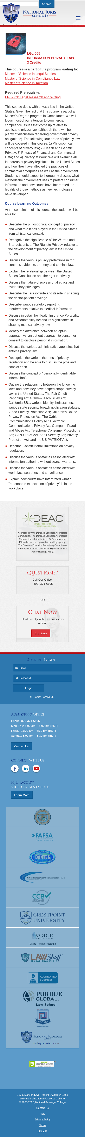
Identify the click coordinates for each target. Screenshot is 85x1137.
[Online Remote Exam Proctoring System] (42, 938)
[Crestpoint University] (42, 917)
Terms (42, 1125)
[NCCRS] (42, 877)
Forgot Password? (44, 697)
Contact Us (21, 746)
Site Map (42, 1131)
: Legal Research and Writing (33, 97)
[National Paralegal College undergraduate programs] (42, 1038)
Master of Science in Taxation (26, 83)
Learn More (22, 795)
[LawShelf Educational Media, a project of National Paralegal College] (42, 958)
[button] (42, 633)
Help (42, 1113)
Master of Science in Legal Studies (30, 74)
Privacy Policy (42, 1119)
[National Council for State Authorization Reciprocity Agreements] (42, 1018)
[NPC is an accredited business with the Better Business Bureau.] (42, 978)
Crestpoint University (34, 13)
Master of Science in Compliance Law (32, 78)
